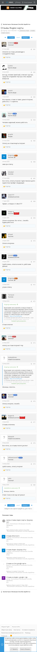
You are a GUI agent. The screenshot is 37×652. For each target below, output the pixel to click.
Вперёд (25, 37)
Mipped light (5, 627)
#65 (34, 141)
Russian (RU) (16, 627)
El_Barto (10, 557)
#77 (34, 422)
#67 (34, 178)
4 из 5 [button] (18, 37)
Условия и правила (28, 630)
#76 (34, 401)
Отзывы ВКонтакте (12, 536)
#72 (34, 285)
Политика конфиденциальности (12, 633)
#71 (34, 262)
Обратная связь (6, 630)
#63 (34, 97)
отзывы (32, 30)
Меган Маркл (12, 585)
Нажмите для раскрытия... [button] (19, 321)
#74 (34, 343)
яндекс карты (5, 33)
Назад (12, 37)
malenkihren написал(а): (11, 488)
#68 (34, 201)
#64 (34, 120)
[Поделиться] (31, 49)
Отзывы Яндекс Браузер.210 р (16, 550)
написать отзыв (24, 30)
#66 (34, 162)
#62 (34, 72)
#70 (34, 241)
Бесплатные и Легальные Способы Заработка (18, 524)
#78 (34, 443)
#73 (34, 301)
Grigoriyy (4, 30)
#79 (34, 464)
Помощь (28, 633)
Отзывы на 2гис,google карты (16, 563)
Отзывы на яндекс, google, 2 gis (17, 577)
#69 (34, 218)
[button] (3, 2)
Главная (4, 636)
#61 (34, 49)
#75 (34, 364)
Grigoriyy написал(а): (10, 304)
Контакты (17, 630)
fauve (7, 524)
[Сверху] (8, 635)
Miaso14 (8, 565)
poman (8, 579)
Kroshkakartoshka (13, 530)
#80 (34, 485)
